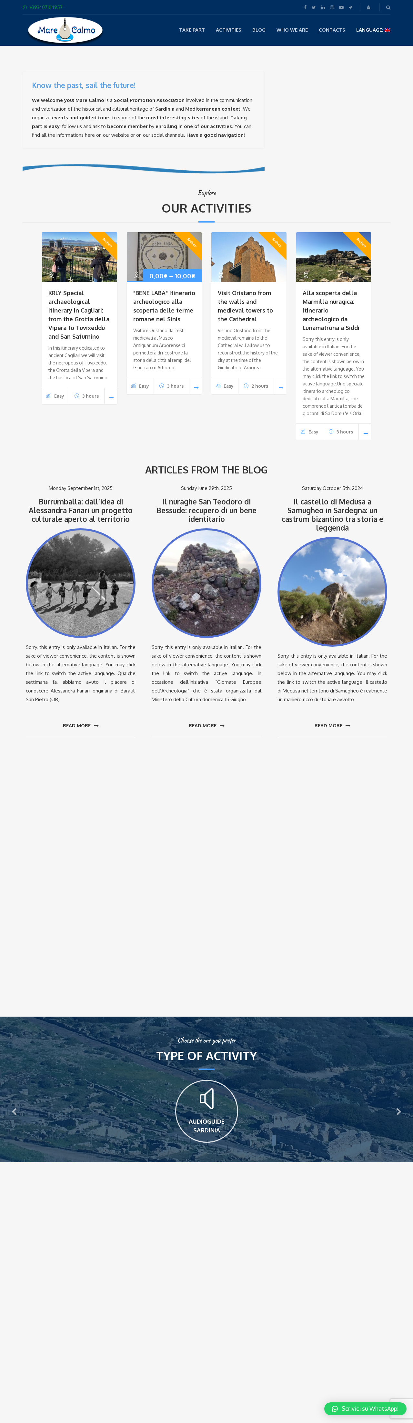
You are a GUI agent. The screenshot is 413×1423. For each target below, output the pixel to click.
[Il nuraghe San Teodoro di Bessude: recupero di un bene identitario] (206, 583)
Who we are (292, 30)
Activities (228, 30)
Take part (192, 30)
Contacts (332, 30)
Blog (259, 30)
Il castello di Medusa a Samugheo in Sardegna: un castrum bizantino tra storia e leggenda (332, 514)
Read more (77, 725)
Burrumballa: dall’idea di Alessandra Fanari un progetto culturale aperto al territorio (81, 510)
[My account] (369, 7)
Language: (370, 30)
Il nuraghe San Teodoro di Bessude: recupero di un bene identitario (206, 510)
